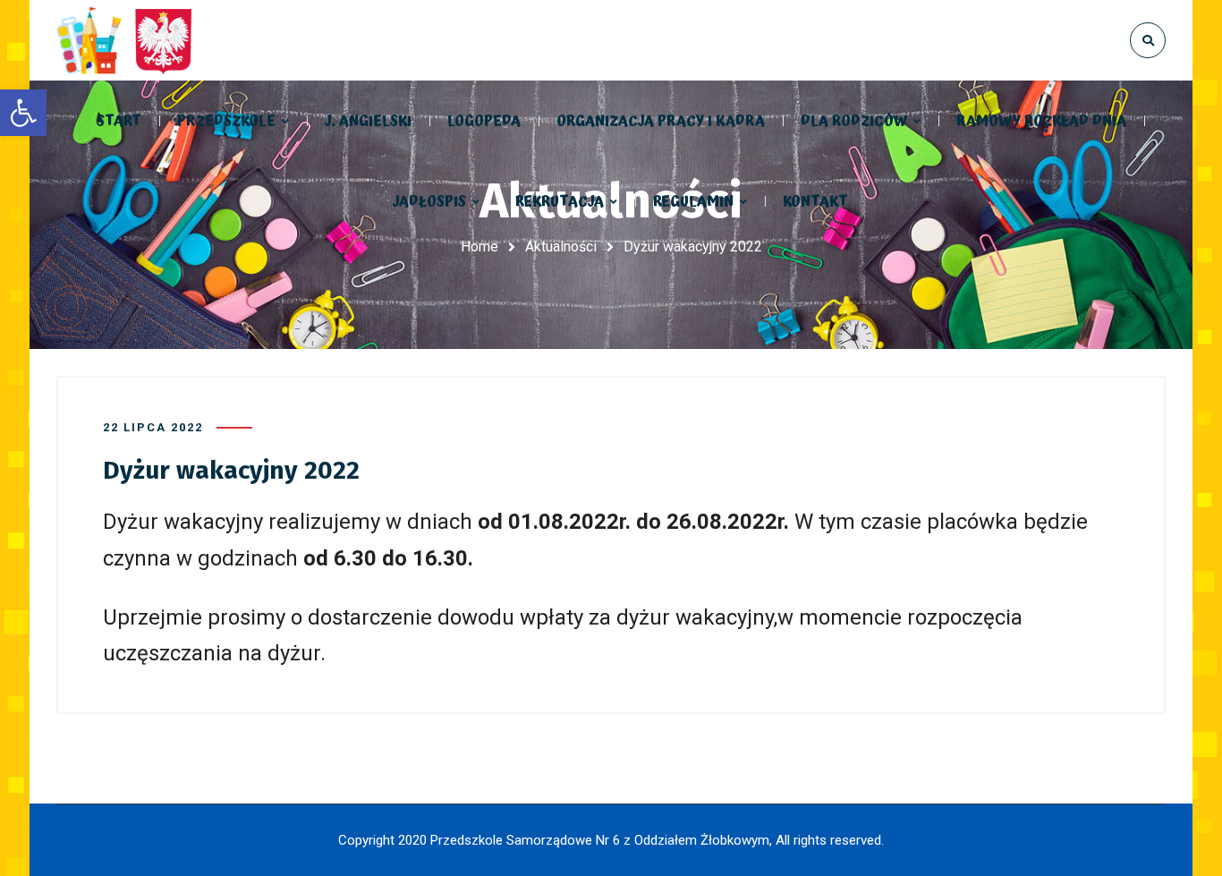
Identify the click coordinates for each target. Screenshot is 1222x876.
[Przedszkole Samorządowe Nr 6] (127, 40)
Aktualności (561, 246)
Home (479, 246)
